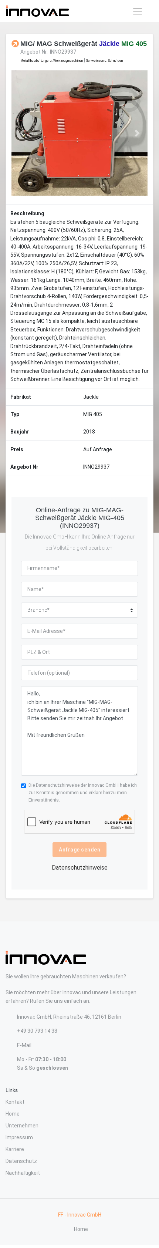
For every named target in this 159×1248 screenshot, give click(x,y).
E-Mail (24, 1045)
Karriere (15, 1149)
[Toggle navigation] (137, 11)
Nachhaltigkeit (23, 1173)
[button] (21, 133)
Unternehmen (22, 1126)
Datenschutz (21, 1161)
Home (13, 1114)
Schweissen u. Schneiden (104, 61)
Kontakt (15, 1102)
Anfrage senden (79, 850)
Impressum (19, 1137)
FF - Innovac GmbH (79, 1215)
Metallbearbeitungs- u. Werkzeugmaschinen (51, 61)
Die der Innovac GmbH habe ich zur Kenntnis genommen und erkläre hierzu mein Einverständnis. (82, 792)
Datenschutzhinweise (58, 785)
